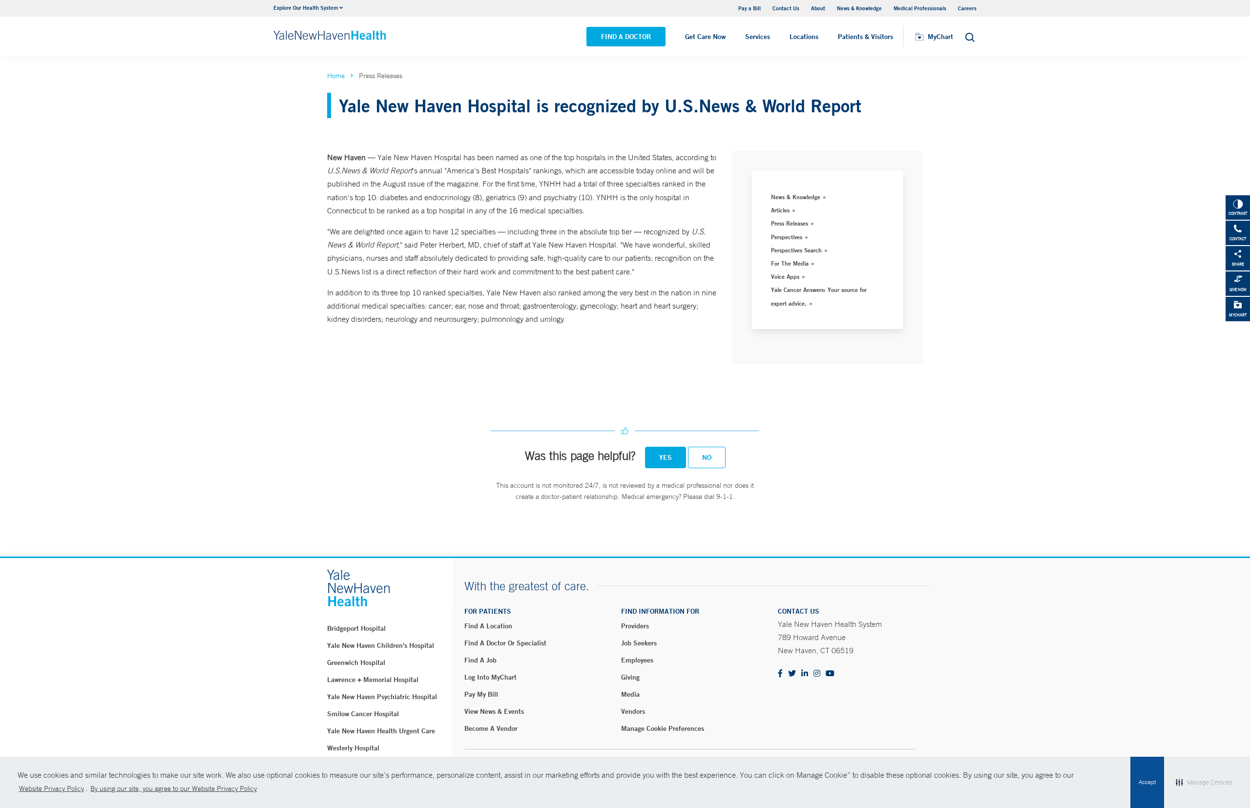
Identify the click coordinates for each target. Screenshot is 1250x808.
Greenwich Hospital (356, 662)
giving (630, 677)
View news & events (494, 711)
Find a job (480, 660)
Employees (637, 660)
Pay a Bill (749, 8)
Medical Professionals (920, 8)
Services (757, 36)
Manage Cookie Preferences (662, 728)
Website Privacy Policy (51, 788)
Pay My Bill (481, 694)
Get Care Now (705, 36)
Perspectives (786, 237)
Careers (967, 8)
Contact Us (785, 8)
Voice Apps (785, 276)
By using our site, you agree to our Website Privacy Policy (173, 788)
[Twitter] (792, 674)
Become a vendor (491, 728)
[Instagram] (816, 674)
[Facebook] (780, 674)
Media (630, 694)
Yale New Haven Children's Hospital (380, 645)
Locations (804, 36)
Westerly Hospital (353, 748)
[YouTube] (830, 674)
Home (336, 75)
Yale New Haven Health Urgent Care (381, 730)
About (818, 8)
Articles (780, 210)
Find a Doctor (626, 36)
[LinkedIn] (804, 674)
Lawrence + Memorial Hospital (372, 679)
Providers (635, 626)
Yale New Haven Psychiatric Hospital (382, 696)
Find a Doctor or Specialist (505, 643)
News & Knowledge (859, 8)
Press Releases (789, 223)
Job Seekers (639, 643)
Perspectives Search (796, 250)
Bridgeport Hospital (356, 628)
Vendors (633, 711)
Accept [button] (1147, 782)
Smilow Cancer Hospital (363, 713)
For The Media (790, 263)
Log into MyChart (490, 677)
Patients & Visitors (865, 36)
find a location (488, 626)
